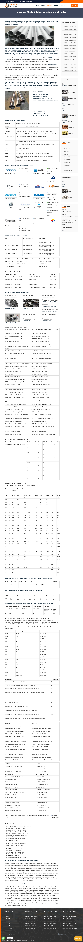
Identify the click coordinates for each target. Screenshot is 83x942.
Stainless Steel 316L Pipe (31, 925)
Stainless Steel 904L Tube (70, 67)
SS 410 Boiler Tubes (47, 320)
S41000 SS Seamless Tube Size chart (41, 102)
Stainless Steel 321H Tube (70, 59)
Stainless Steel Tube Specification (41, 94)
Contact (63, 5)
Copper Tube (71, 127)
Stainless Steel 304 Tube (70, 32)
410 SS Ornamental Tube (48, 316)
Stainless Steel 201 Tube (70, 26)
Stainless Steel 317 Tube (70, 51)
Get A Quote (9, 928)
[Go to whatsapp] (3, 938)
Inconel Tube (71, 92)
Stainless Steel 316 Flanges (69, 921)
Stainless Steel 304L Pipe (31, 921)
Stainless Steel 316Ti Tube (70, 43)
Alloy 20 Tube (71, 121)
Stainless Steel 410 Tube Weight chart (41, 108)
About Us (8, 918)
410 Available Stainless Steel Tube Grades (42, 98)
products (49, 5)
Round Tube (67, 165)
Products (8, 921)
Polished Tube (67, 159)
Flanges (70, 197)
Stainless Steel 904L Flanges (70, 928)
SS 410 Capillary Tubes (10, 308)
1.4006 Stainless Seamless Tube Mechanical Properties (45, 100)
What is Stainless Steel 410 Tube (40, 104)
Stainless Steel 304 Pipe (30, 918)
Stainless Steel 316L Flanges (70, 923)
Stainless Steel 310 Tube (70, 45)
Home (37, 5)
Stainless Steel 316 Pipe (30, 923)
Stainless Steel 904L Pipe (31, 928)
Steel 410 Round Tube (28, 308)
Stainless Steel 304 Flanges (69, 916)
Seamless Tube (67, 146)
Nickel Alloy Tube (72, 110)
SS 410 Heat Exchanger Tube (49, 301)
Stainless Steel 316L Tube (70, 40)
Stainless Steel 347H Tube (70, 64)
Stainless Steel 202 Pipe (31, 916)
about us (43, 5)
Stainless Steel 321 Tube (70, 56)
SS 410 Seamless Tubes (48, 297)
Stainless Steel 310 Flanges (69, 925)
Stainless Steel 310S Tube (70, 48)
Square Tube (67, 168)
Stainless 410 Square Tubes (49, 306)
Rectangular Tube (68, 170)
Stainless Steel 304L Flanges (70, 918)
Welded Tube (67, 148)
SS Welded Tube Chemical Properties (41, 106)
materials (56, 5)
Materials (8, 923)
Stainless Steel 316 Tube (70, 37)
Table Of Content (38, 92)
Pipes (69, 183)
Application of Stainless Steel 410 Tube (42, 110)
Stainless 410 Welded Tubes (11, 297)
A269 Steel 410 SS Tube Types (40, 111)
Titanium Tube (72, 115)
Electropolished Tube (69, 157)
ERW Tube (66, 151)
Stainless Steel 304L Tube (70, 34)
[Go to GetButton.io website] (3, 940)
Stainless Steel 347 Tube (70, 62)
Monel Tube (71, 104)
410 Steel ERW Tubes (28, 297)
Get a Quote (74, 5)
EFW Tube (66, 154)
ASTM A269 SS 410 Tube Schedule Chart (42, 113)
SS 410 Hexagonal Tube (10, 322)
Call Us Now (78, 938)
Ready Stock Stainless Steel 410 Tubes (42, 115)
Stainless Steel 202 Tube (70, 29)
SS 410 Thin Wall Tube (28, 316)
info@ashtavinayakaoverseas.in (17, 820)
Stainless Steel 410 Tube (70, 70)
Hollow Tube (67, 162)
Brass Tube (71, 133)
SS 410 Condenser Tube (29, 320)
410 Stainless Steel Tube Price (40, 96)
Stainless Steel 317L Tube (70, 53)
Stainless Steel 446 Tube (70, 73)
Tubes (70, 191)
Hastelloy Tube (72, 98)
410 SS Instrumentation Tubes (49, 311)
